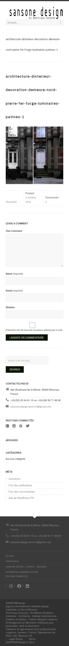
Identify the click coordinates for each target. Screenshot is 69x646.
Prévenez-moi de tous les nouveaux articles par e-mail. (34, 329)
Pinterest (21, 425)
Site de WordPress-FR (21, 498)
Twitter (28, 425)
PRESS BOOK (12, 561)
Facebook (8, 425)
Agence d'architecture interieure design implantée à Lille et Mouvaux (27, 608)
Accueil (10, 556)
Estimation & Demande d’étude (22, 572)
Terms (32, 638)
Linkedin (14, 425)
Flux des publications (20, 485)
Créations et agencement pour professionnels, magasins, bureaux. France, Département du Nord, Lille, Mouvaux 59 (31, 632)
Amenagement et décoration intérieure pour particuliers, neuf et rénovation (29, 624)
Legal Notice (16, 638)
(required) (14, 273)
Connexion (14, 478)
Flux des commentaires (22, 491)
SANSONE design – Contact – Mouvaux (26, 566)
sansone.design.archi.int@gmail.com (30, 406)
